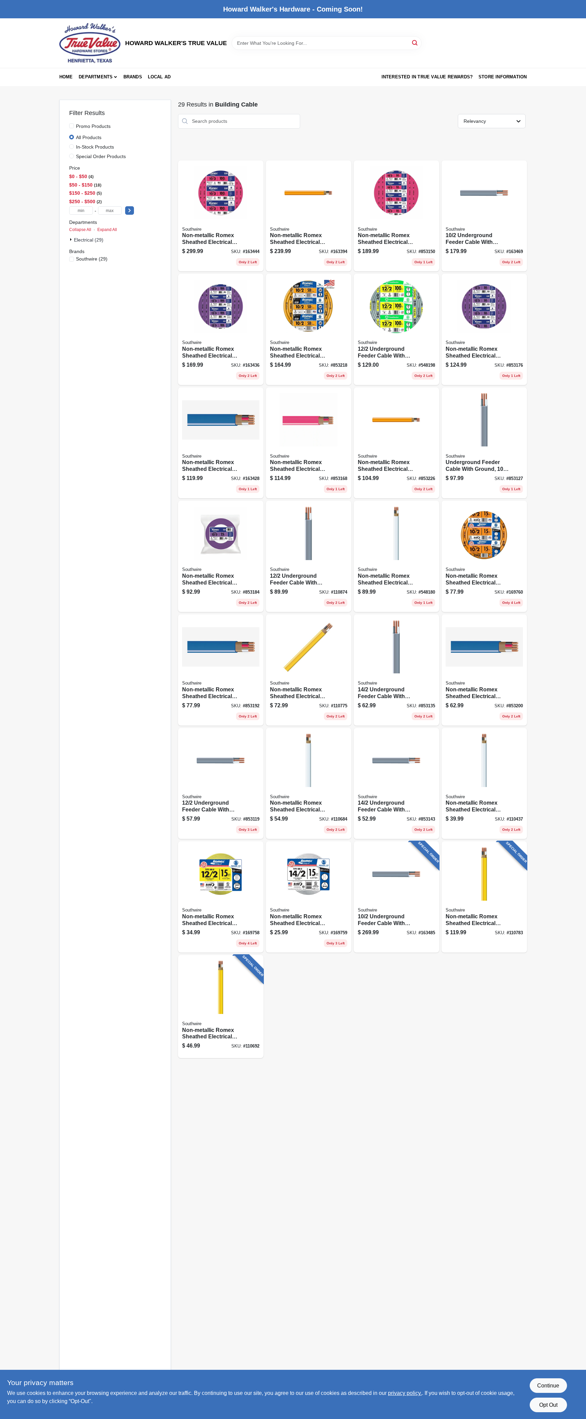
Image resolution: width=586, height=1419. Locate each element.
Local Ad (159, 76)
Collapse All (80, 229)
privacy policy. (405, 1393)
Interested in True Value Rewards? (427, 76)
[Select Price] (129, 210)
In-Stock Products (95, 147)
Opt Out (548, 1405)
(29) (92, 259)
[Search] (415, 42)
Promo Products (93, 126)
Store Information (502, 76)
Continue (548, 1385)
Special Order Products (101, 156)
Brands (132, 76)
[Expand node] (71, 239)
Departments (96, 76)
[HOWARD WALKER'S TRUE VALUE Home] (89, 43)
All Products (88, 137)
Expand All (107, 229)
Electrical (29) (88, 240)
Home (66, 76)
